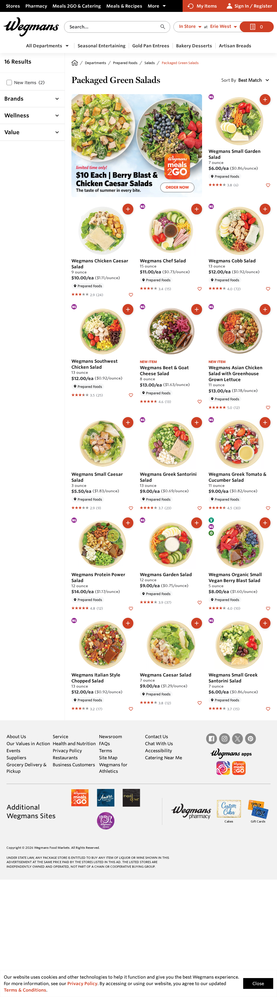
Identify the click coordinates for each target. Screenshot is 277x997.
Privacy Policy (67, 750)
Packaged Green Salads (180, 63)
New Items (29, 82)
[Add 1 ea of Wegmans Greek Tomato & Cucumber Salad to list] (265, 422)
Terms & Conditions (25, 990)
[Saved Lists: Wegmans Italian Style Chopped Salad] (130, 708)
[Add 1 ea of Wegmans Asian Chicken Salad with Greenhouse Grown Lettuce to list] (265, 309)
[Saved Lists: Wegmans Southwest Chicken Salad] (130, 395)
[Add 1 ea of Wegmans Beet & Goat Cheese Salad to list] (196, 309)
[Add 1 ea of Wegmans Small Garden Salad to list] (265, 99)
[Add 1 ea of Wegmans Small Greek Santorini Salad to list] (265, 623)
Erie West (220, 26)
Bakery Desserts (194, 45)
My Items (207, 6)
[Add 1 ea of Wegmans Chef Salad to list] (196, 209)
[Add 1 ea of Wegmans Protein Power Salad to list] (128, 522)
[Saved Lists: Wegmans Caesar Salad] (199, 702)
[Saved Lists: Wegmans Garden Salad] (199, 602)
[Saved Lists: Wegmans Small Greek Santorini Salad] (268, 708)
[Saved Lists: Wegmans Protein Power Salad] (130, 608)
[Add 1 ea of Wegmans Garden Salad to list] (196, 522)
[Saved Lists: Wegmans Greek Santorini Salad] (199, 507)
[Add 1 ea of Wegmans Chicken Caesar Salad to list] (128, 209)
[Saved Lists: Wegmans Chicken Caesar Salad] (130, 294)
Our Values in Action (28, 743)
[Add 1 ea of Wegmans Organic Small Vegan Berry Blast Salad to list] (265, 522)
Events (13, 750)
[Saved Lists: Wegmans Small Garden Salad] (268, 184)
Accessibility (158, 750)
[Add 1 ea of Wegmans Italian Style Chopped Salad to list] (128, 623)
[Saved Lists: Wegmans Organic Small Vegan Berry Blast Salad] (268, 608)
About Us (16, 736)
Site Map (108, 757)
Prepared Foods (125, 63)
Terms (105, 750)
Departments (95, 63)
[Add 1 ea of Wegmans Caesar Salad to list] (196, 623)
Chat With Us (159, 743)
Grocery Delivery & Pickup (26, 768)
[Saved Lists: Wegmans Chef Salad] (199, 288)
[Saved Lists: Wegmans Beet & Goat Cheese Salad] (199, 401)
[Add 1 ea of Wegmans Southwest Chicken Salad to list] (128, 309)
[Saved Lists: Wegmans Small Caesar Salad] (130, 507)
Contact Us (156, 736)
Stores (13, 6)
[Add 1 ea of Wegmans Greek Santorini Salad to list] (196, 422)
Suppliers (16, 757)
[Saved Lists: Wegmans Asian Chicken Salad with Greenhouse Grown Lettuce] (268, 407)
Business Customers (74, 764)
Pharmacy (36, 6)
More (153, 6)
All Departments (44, 45)
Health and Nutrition (74, 743)
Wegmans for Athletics (113, 768)
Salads (149, 63)
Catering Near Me (163, 757)
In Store (187, 26)
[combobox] (117, 27)
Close (258, 983)
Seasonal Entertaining (102, 45)
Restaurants (65, 757)
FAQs (104, 743)
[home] (74, 63)
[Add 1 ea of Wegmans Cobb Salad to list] (265, 209)
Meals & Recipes (124, 6)
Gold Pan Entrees (150, 45)
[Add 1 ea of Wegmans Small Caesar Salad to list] (128, 422)
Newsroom (110, 736)
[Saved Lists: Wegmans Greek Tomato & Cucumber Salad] (268, 507)
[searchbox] (114, 26)
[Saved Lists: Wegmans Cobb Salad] (268, 288)
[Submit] (164, 26)
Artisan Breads (235, 45)
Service (60, 736)
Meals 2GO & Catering (76, 6)
